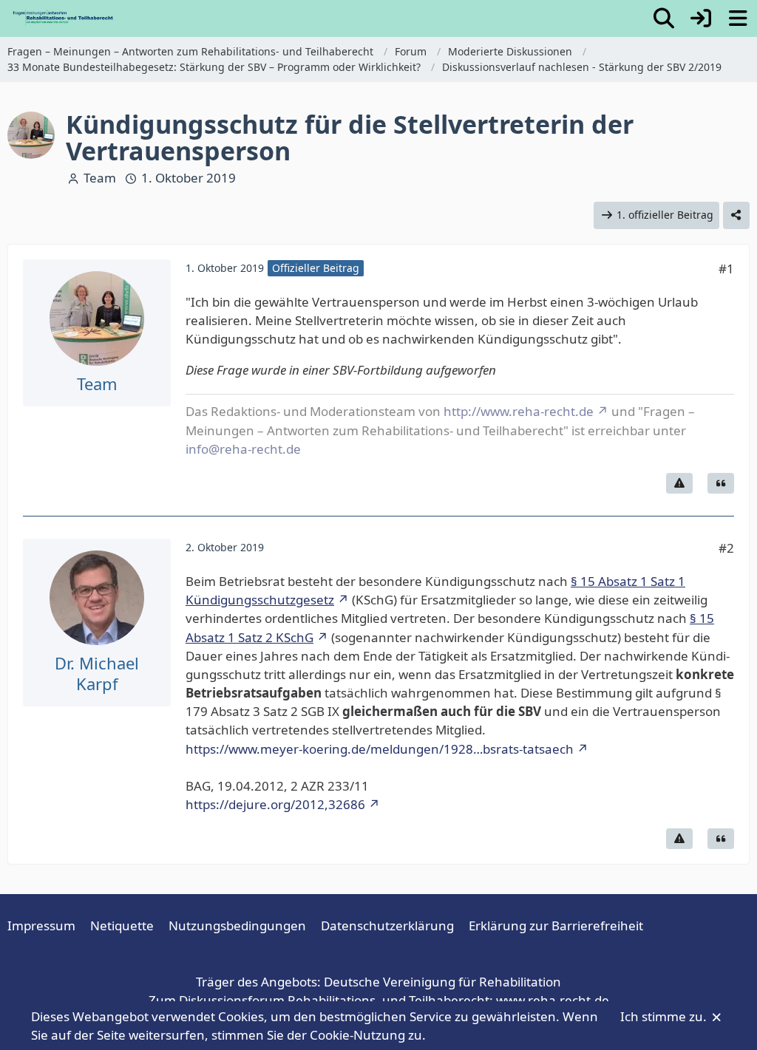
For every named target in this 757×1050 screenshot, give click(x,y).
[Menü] (738, 18)
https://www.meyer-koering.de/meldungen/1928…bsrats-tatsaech (380, 748)
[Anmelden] (701, 18)
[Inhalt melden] (679, 483)
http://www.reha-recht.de (519, 411)
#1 (726, 268)
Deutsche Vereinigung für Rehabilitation (442, 981)
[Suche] (664, 18)
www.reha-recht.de (552, 1000)
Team (100, 177)
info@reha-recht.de (243, 448)
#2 (726, 547)
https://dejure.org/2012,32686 (275, 804)
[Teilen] (736, 215)
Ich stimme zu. (665, 1016)
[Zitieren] (720, 483)
